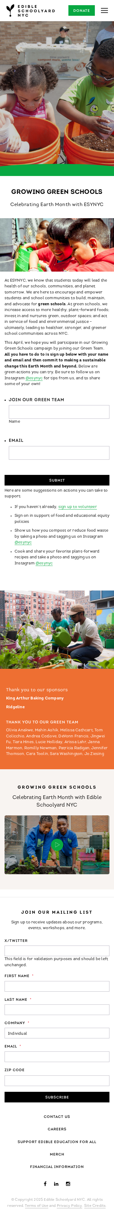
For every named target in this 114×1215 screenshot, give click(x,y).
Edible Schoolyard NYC (30, 10)
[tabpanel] (57, 98)
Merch (57, 1154)
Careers (57, 1129)
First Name (19, 976)
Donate (81, 11)
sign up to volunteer (77, 507)
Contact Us (57, 1117)
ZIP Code (15, 1070)
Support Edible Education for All (57, 1142)
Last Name (18, 1000)
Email (16, 440)
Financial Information (57, 1167)
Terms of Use (36, 1206)
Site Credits (94, 1206)
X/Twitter (16, 941)
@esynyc (34, 378)
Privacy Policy (69, 1206)
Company (17, 1023)
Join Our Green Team (36, 400)
